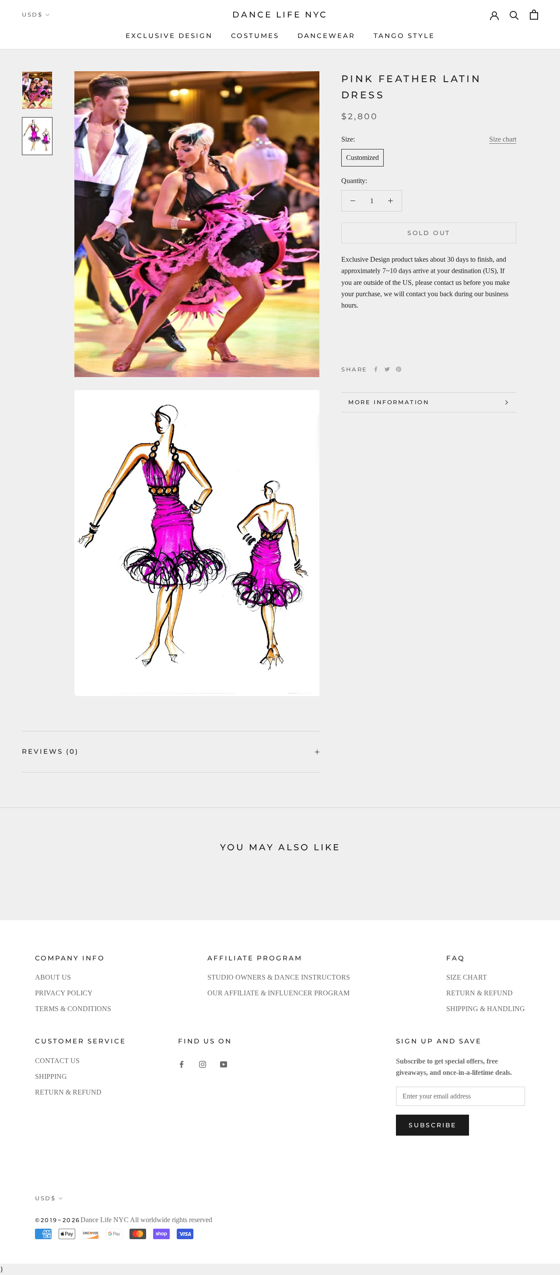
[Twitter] (387, 369)
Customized (362, 157)
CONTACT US (57, 1060)
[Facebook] (375, 369)
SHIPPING (51, 1076)
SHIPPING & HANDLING (485, 1008)
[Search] (514, 14)
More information (389, 401)
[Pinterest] (398, 369)
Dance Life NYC (104, 1219)
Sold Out (428, 233)
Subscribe (432, 1125)
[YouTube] (223, 1064)
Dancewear (326, 35)
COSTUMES (255, 35)
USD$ (32, 14)
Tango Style (404, 35)
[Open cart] (534, 15)
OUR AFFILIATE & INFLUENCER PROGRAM (278, 993)
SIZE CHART (466, 977)
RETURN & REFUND (479, 993)
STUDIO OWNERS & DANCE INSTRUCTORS (278, 977)
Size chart (502, 139)
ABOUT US (53, 977)
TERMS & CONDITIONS (73, 1008)
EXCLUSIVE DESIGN (169, 35)
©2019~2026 (57, 1219)
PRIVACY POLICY (64, 993)
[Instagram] (202, 1064)
